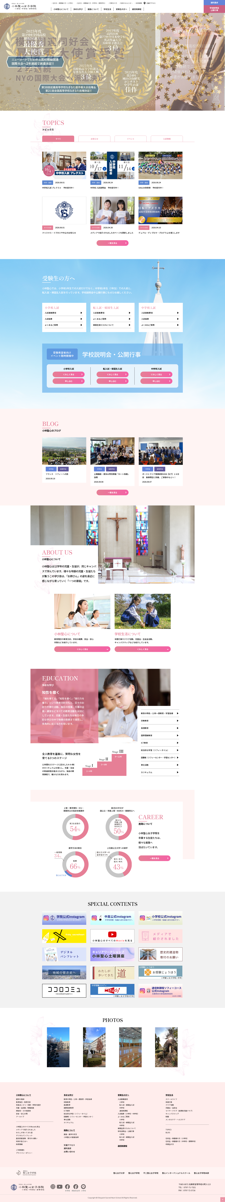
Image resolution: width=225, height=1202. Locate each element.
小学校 (121, 1102)
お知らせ (94, 138)
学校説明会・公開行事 (126, 1131)
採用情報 (19, 1144)
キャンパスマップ (172, 1113)
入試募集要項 (50, 312)
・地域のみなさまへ (126, 3)
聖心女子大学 (119, 1173)
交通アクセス (151, 3)
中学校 (121, 1108)
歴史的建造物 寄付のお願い (26, 1138)
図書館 (79, 1116)
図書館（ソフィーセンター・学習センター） (158, 757)
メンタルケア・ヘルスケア (175, 1119)
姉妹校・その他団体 (23, 1111)
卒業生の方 (170, 1144)
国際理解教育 (146, 735)
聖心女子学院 (134, 1173)
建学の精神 (20, 1099)
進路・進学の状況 (70, 1134)
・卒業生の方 (112, 3)
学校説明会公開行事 (214, 9)
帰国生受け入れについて (103, 325)
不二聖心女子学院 (150, 1173)
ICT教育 (144, 742)
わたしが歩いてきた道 (24, 1132)
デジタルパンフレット (24, 1135)
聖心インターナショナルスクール (176, 1173)
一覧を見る (112, 243)
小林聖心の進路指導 (71, 1137)
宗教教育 (144, 720)
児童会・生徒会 (171, 1108)
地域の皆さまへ (22, 1141)
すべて (58, 138)
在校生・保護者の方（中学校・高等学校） (181, 1141)
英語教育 (144, 728)
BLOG (168, 1132)
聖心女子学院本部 (201, 1173)
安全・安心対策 (22, 1113)
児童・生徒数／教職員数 (25, 1108)
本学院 (67, 1190)
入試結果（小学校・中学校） (128, 1113)
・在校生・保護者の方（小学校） (62, 3)
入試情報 (167, 138)
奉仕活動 (144, 764)
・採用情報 (138, 3)
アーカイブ (20, 1116)
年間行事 (169, 1102)
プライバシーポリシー (24, 1153)
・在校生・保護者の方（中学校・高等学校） (91, 3)
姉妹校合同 (76, 1190)
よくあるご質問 (51, 325)
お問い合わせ (69, 1151)
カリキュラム (146, 772)
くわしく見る (68, 374)
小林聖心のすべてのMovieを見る (28, 1126)
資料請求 (214, 2)
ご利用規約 (20, 1150)
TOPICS (168, 1129)
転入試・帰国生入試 (126, 1105)
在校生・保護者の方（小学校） (177, 1138)
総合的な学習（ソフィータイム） (155, 750)
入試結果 (48, 318)
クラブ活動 (170, 1105)
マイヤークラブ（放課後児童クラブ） (179, 1111)
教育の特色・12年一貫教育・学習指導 (157, 713)
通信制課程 (136, 9)
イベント (130, 138)
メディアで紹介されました (26, 1129)
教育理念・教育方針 (23, 1102)
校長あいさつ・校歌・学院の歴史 (28, 1105)
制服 (167, 1116)
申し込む (68, 381)
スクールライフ (171, 1099)
